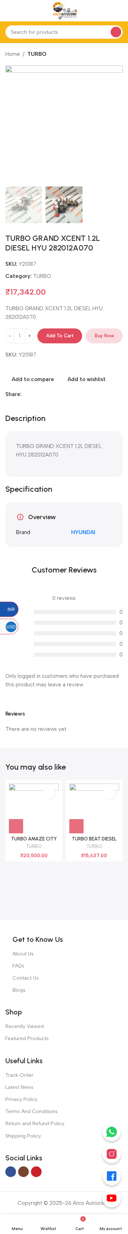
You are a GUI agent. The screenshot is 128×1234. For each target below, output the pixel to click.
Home (12, 54)
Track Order (19, 1075)
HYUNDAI (83, 532)
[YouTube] (111, 1198)
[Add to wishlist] (49, 793)
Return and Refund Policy (34, 1123)
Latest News (19, 1087)
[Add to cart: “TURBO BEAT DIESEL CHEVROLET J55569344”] (76, 826)
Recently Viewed (24, 1026)
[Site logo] (64, 10)
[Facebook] (111, 1176)
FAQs (18, 966)
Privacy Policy (21, 1099)
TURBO (36, 54)
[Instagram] (111, 1154)
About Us (23, 954)
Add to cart (60, 335)
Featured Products (27, 1038)
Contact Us (25, 978)
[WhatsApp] (111, 1132)
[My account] (119, 11)
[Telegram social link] (50, 394)
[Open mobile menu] (8, 11)
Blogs (19, 990)
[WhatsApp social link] (42, 394)
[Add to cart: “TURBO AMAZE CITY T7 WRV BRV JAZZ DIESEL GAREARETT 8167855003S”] (16, 826)
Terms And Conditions (31, 1111)
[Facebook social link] (26, 394)
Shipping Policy (23, 1136)
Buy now (104, 335)
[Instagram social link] (23, 1171)
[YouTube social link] (36, 1171)
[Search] (116, 32)
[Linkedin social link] (34, 394)
